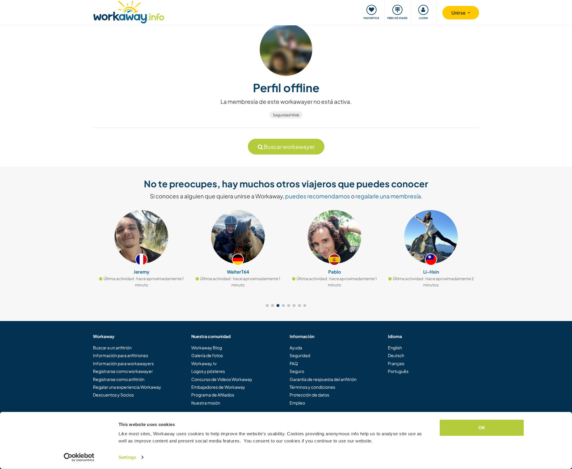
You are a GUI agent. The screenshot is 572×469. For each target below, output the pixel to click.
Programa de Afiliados (212, 394)
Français (396, 363)
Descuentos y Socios (113, 394)
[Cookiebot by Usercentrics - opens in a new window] (79, 457)
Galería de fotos (207, 355)
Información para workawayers (123, 363)
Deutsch (396, 355)
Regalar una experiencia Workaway (127, 387)
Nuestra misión (205, 402)
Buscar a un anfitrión (112, 347)
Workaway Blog (206, 347)
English (395, 347)
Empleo (297, 402)
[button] (267, 305)
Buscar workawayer (289, 146)
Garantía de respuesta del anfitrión (323, 379)
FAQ (294, 363)
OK (481, 427)
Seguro (297, 371)
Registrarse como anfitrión (118, 379)
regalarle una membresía (388, 196)
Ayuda (296, 347)
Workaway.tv (204, 363)
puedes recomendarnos (317, 196)
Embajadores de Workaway (218, 387)
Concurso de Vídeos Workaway (221, 379)
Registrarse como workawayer (123, 371)
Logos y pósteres (208, 371)
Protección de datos (309, 394)
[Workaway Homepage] (129, 11)
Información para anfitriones (120, 355)
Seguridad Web (286, 115)
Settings (127, 457)
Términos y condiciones (312, 387)
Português (398, 371)
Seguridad (300, 355)
